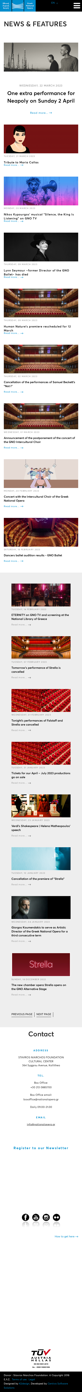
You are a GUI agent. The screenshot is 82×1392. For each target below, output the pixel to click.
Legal (32, 1379)
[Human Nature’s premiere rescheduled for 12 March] (41, 303)
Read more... (39, 113)
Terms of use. (19, 1379)
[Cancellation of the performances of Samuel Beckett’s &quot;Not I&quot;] (41, 359)
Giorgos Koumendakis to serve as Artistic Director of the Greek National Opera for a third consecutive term (39, 931)
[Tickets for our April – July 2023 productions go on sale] (41, 753)
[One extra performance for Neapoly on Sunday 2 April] (41, 57)
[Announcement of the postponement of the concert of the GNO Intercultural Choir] (41, 416)
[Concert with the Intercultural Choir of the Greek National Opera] (41, 473)
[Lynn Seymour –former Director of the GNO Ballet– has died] (41, 247)
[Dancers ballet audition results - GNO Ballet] (41, 532)
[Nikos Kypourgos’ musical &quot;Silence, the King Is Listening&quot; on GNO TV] (41, 191)
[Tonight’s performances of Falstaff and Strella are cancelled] (41, 700)
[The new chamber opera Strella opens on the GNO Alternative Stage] (41, 964)
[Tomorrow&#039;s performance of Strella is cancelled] (41, 647)
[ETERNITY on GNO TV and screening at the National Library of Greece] (41, 595)
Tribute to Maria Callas (21, 162)
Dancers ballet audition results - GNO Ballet (33, 555)
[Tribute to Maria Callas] (41, 139)
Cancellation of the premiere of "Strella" (37, 879)
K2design (24, 1384)
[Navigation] (77, 4)
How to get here (65, 1236)
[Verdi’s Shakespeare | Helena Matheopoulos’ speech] (41, 805)
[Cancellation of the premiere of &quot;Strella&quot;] (41, 858)
